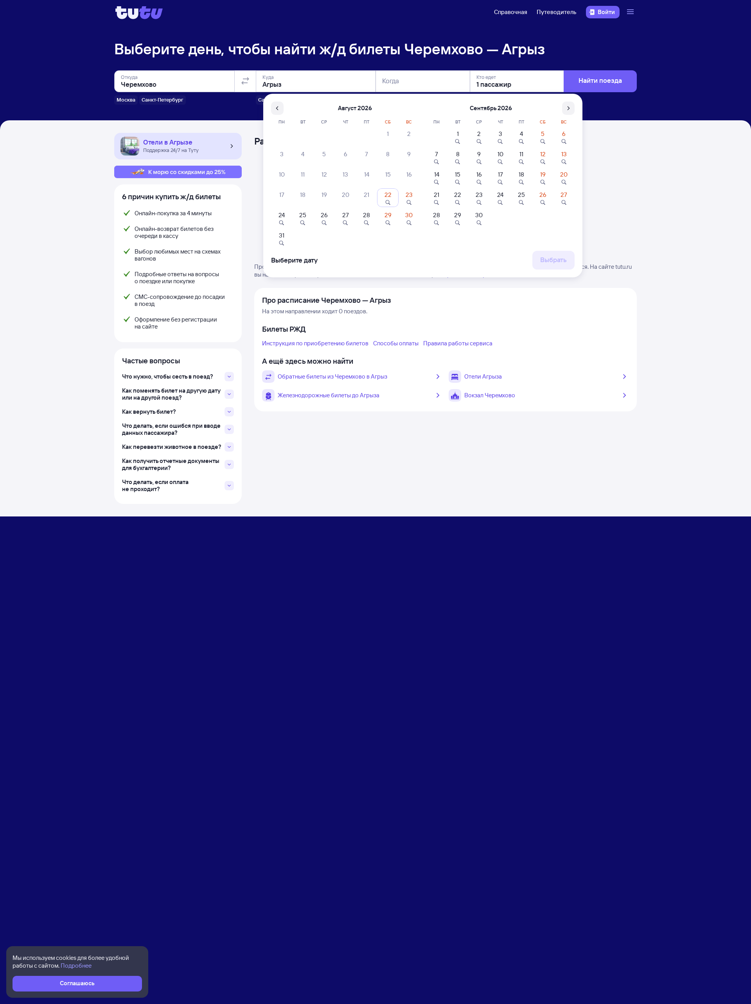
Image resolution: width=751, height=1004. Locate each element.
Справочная (510, 12)
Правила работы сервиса (457, 343)
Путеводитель (557, 12)
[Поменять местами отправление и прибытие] (245, 81)
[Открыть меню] (631, 12)
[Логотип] (139, 12)
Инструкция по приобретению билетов (315, 343)
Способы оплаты (396, 343)
